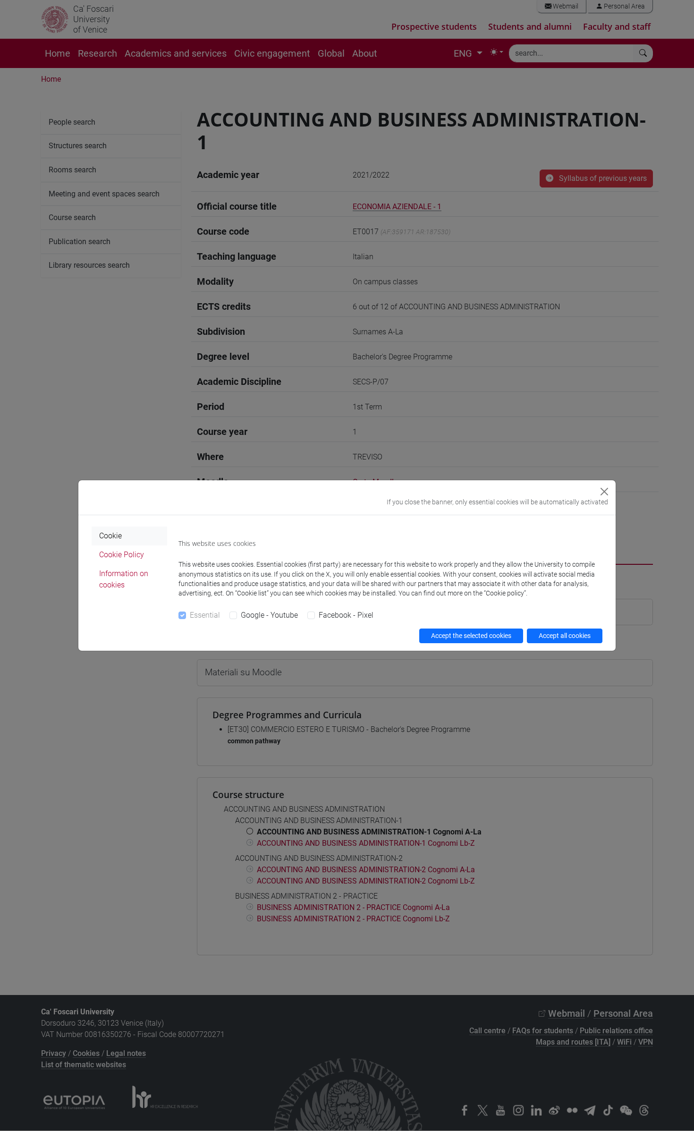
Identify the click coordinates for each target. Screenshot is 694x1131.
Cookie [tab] (110, 535)
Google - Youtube (269, 615)
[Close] (604, 491)
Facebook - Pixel (346, 615)
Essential (205, 615)
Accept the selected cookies (471, 635)
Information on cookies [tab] (123, 579)
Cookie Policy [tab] (121, 554)
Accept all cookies (565, 635)
